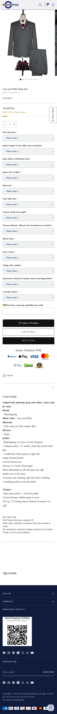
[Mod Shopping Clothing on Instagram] (9, 653)
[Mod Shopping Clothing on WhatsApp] (28, 653)
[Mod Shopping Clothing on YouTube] (32, 653)
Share (9, 375)
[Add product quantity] (14, 124)
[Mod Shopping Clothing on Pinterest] (13, 653)
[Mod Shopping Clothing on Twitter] (23, 653)
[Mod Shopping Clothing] (11, 4)
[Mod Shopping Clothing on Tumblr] (18, 653)
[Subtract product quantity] (5, 124)
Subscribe (48, 672)
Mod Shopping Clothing (28, 694)
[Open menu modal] (53, 5)
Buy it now (28, 341)
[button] (53, 115)
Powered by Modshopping (13, 700)
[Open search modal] (40, 5)
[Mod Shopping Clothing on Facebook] (4, 653)
